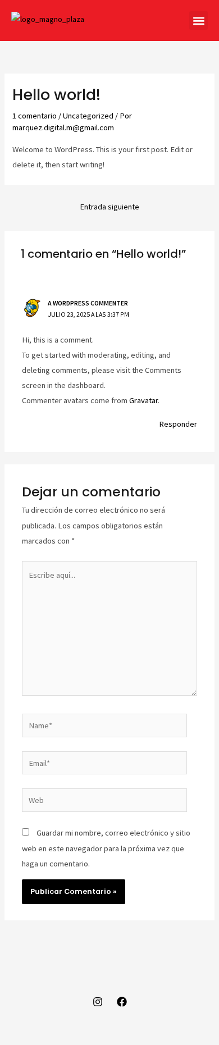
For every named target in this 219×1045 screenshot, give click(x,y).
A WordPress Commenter (88, 303)
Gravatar (143, 400)
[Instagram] (98, 1002)
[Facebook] (122, 1002)
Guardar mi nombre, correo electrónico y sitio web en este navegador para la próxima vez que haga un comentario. (106, 848)
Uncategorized (88, 116)
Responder (178, 424)
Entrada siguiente (109, 207)
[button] (198, 20)
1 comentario (34, 116)
